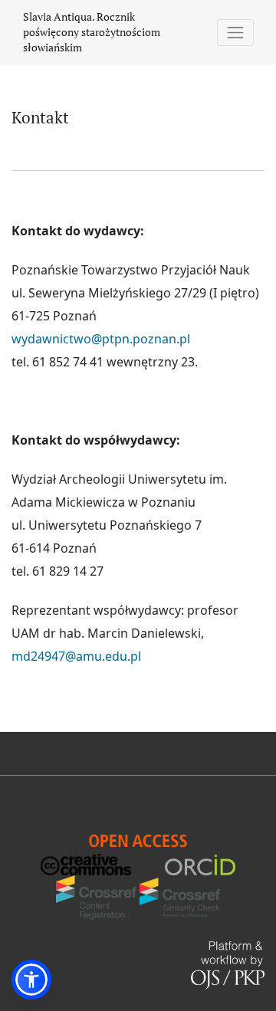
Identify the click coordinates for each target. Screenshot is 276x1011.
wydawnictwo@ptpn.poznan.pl (101, 338)
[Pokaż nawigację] (236, 32)
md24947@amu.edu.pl (76, 656)
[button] (31, 979)
